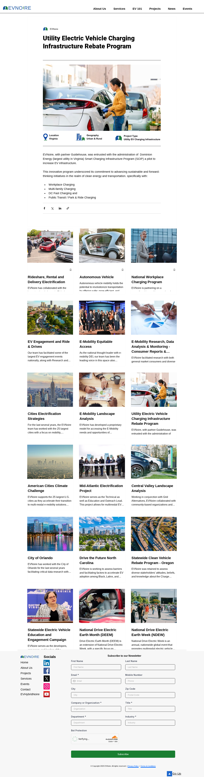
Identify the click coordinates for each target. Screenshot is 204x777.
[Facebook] (47, 671)
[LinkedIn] (47, 663)
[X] (47, 678)
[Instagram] (47, 686)
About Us (26, 667)
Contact (25, 689)
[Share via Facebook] (44, 208)
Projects (26, 673)
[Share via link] (67, 208)
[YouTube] (47, 694)
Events (25, 684)
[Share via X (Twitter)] (52, 208)
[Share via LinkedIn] (60, 208)
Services (26, 678)
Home (24, 662)
